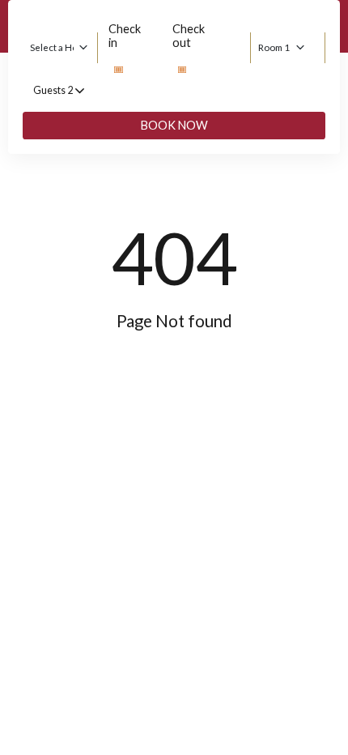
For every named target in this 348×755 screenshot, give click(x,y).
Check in (124, 35)
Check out (188, 35)
